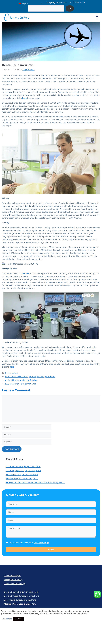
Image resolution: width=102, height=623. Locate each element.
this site (25, 273)
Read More (7, 619)
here (12, 367)
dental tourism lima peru (16, 376)
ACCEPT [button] (18, 618)
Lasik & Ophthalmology (14, 583)
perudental (50, 376)
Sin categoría (11, 373)
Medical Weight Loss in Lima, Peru (22, 478)
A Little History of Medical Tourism (21, 380)
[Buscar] (70, 8)
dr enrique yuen (36, 376)
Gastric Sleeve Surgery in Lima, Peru (23, 466)
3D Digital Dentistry (13, 579)
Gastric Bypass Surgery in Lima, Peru (23, 470)
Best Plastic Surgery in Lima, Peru (22, 474)
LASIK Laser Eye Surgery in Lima (20, 384)
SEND (51, 549)
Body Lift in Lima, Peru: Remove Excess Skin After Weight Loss (35, 482)
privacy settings (41, 542)
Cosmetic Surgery (12, 575)
